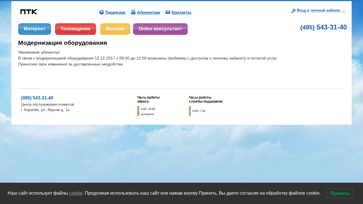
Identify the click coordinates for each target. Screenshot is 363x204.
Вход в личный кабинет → (321, 10)
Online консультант (160, 28)
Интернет (34, 28)
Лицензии (115, 12)
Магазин (115, 28)
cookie (76, 193)
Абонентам (148, 12)
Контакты (181, 12)
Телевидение (75, 28)
